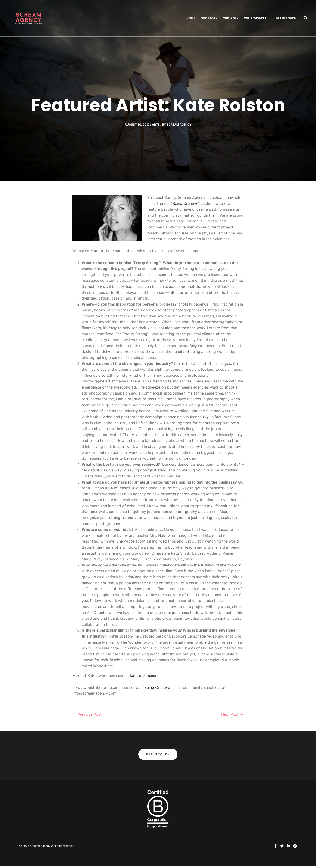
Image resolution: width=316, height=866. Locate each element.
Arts (156, 124)
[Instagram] (295, 846)
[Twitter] (282, 846)
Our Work (231, 18)
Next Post (232, 714)
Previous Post (87, 714)
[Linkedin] (288, 846)
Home (190, 18)
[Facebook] (275, 846)
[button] (268, 18)
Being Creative (185, 203)
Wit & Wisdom (255, 18)
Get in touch (285, 18)
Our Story (209, 18)
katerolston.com (144, 675)
